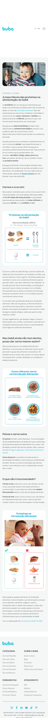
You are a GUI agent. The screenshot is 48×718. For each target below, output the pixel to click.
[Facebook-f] (16, 707)
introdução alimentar (25, 110)
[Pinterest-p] (36, 707)
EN (35, 28)
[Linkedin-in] (21, 707)
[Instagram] (11, 707)
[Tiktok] (31, 707)
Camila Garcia (26, 621)
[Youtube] (26, 707)
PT (39, 28)
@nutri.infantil (28, 174)
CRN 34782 (37, 621)
